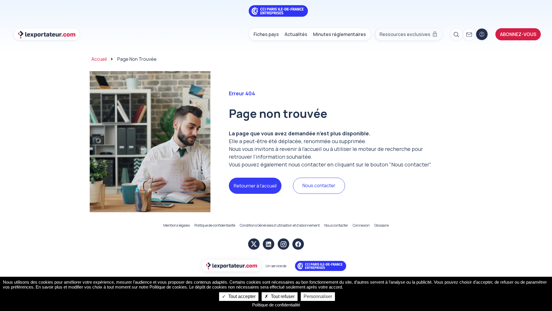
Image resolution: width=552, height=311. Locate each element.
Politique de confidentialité (214, 225)
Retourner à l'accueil (255, 186)
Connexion (361, 225)
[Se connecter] (482, 34)
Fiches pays (266, 34)
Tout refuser (282, 296)
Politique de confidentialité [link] (276, 304)
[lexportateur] (231, 265)
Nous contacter (319, 185)
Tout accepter (241, 296)
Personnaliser (318, 296)
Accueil (99, 59)
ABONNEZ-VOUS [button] (518, 34)
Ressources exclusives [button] (404, 34)
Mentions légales (176, 225)
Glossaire (381, 225)
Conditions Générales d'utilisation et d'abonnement (280, 225)
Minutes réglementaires (339, 34)
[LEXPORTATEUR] (46, 34)
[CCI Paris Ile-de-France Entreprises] (278, 10)
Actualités (296, 34)
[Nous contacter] (468, 34)
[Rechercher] (456, 34)
